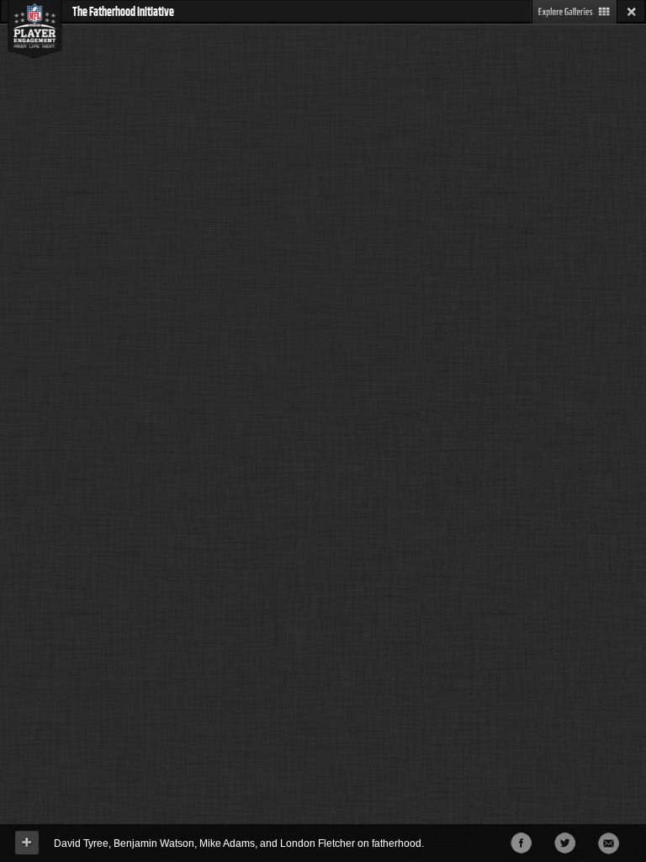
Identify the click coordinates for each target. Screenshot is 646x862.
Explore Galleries (574, 12)
